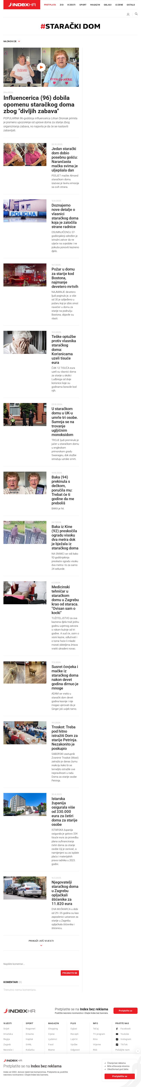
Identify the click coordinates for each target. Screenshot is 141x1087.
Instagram (126, 1039)
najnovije (10, 41)
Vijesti (71, 5)
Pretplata (50, 5)
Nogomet (30, 1028)
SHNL (29, 1044)
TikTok (124, 1044)
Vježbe (73, 1044)
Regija (6, 1039)
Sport (82, 5)
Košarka (30, 1050)
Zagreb (7, 1044)
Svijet (6, 1028)
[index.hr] (21, 4)
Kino (95, 1039)
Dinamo (30, 1034)
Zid (61, 5)
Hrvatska (8, 1034)
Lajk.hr (74, 1039)
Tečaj (96, 1028)
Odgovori (75, 1050)
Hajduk (29, 1039)
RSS (95, 1050)
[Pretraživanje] (135, 14)
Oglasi (108, 5)
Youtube (125, 1034)
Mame (51, 1050)
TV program (99, 1034)
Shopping (53, 1028)
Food (50, 1044)
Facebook (126, 1028)
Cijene (119, 5)
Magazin (53, 1023)
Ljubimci (52, 1039)
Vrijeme (97, 1044)
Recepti (74, 1034)
